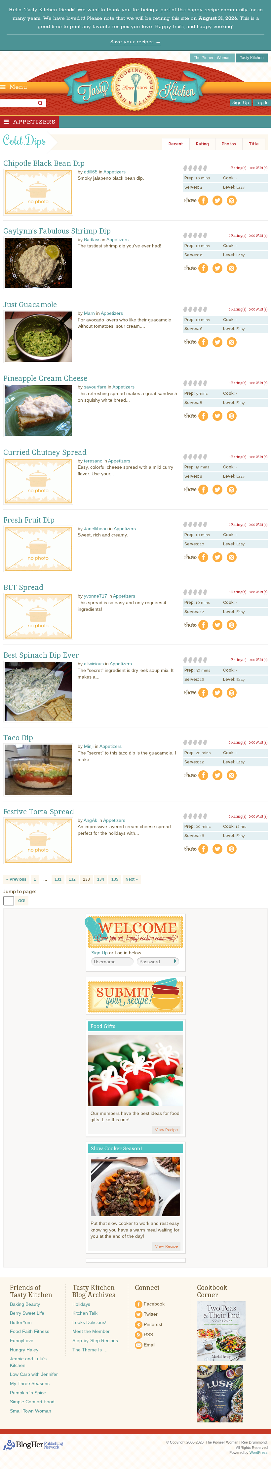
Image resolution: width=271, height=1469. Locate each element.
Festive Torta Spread (38, 812)
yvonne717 (95, 596)
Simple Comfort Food (32, 1401)
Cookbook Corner (212, 1291)
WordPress (259, 1452)
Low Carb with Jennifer (34, 1374)
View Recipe (166, 1129)
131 (58, 879)
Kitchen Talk (84, 1313)
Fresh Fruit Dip (29, 520)
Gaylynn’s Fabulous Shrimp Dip (57, 231)
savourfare (95, 386)
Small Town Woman (30, 1411)
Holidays (81, 1304)
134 (100, 879)
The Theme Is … (90, 1349)
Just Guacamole (30, 305)
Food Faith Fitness (29, 1331)
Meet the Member (91, 1331)
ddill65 (90, 171)
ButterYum (21, 1322)
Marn (89, 313)
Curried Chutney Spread (45, 452)
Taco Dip (18, 738)
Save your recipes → (135, 42)
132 (72, 879)
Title (254, 144)
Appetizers (34, 122)
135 (114, 879)
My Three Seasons (30, 1383)
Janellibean (96, 528)
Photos (229, 144)
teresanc (93, 460)
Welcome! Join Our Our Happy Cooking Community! (134, 932)
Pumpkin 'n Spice (28, 1392)
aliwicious (94, 663)
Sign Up (240, 102)
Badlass (92, 239)
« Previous (16, 879)
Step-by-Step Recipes (95, 1340)
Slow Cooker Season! (116, 1148)
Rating (202, 144)
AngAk (90, 820)
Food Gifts (103, 1026)
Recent (176, 144)
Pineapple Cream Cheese (45, 378)
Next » (132, 879)
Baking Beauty (25, 1304)
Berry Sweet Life (27, 1313)
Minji (89, 746)
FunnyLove (21, 1340)
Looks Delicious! (89, 1322)
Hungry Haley (24, 1349)
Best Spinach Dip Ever (41, 655)
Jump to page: (19, 891)
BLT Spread (23, 587)
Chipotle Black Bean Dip (44, 163)
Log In (262, 102)
